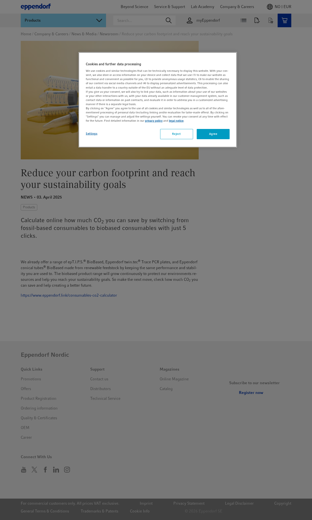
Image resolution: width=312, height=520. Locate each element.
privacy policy (154, 120)
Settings (92, 133)
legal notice (176, 120)
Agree (213, 134)
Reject (176, 134)
